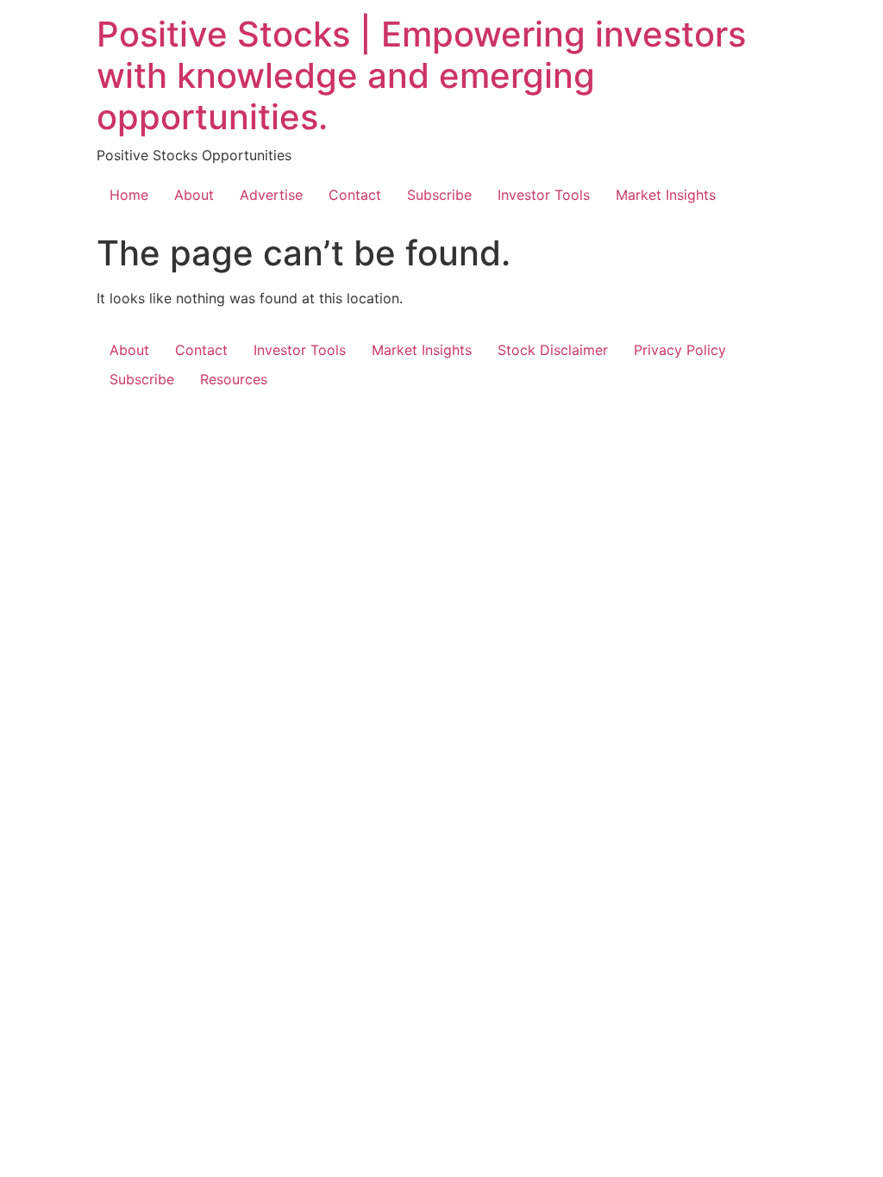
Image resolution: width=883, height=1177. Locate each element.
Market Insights (666, 194)
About (194, 194)
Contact (355, 194)
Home (129, 194)
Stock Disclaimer (553, 349)
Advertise (271, 194)
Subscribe (439, 194)
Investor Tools (544, 194)
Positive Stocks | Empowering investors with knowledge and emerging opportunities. (421, 75)
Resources (233, 379)
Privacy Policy (680, 349)
